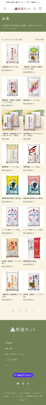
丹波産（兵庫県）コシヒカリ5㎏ (33, 295)
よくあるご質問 (11, 359)
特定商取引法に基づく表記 (34, 396)
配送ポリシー (24, 400)
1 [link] (13, 310)
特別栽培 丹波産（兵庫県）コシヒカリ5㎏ (12, 101)
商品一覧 (8, 348)
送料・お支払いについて (14, 354)
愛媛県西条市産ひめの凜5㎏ (33, 198)
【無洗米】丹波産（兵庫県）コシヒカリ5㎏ (33, 68)
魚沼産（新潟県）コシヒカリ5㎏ (12, 262)
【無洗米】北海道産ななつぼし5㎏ (12, 295)
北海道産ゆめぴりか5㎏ (10, 67)
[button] (5, 8)
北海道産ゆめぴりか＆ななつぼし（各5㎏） (33, 134)
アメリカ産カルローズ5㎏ (11, 230)
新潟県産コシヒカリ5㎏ (31, 100)
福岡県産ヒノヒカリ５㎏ (10, 167)
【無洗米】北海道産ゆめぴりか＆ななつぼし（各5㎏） (12, 134)
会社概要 (8, 343)
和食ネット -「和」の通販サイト (22, 393)
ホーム (7, 365)
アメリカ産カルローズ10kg (33, 230)
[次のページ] (33, 310)
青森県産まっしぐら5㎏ (31, 167)
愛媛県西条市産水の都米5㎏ (11, 198)
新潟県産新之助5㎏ (30, 261)
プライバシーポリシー (17, 396)
